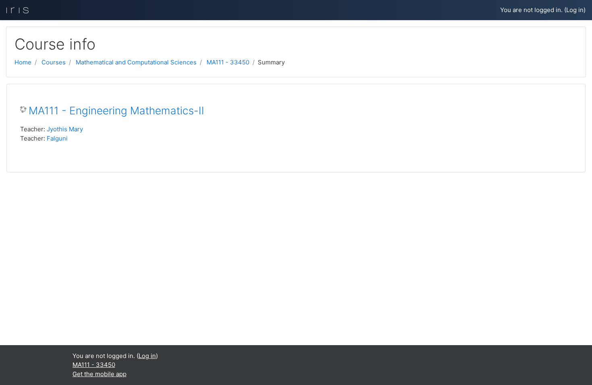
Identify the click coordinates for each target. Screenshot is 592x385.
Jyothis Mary (65, 129)
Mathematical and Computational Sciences (136, 62)
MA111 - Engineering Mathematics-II (116, 110)
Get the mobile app (99, 374)
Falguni (57, 138)
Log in (575, 10)
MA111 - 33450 (228, 62)
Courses (53, 62)
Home (22, 62)
